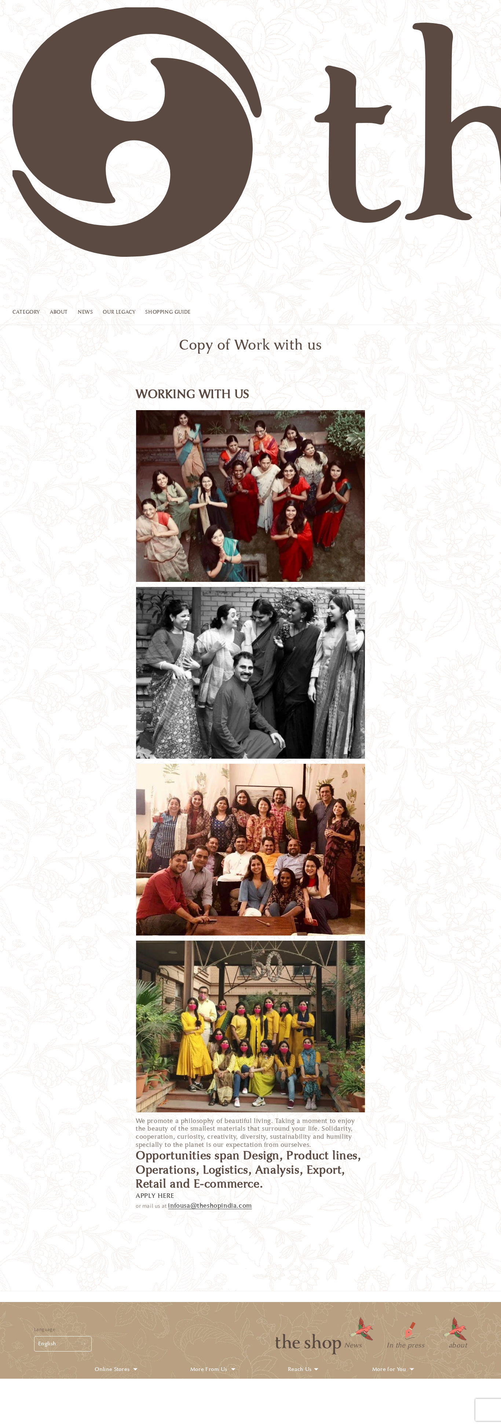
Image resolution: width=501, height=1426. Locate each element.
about (458, 1345)
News (353, 1345)
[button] (31, 313)
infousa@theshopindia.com (210, 1206)
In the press (405, 1345)
